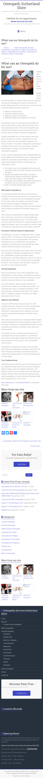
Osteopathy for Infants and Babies (17, 425)
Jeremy (6, 48)
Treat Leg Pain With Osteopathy (12, 499)
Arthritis (5, 662)
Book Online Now (7, 383)
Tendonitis (6, 659)
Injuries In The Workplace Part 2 (28, 405)
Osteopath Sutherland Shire (21, 5)
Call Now (22, 464)
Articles (3, 672)
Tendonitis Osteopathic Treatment (5, 425)
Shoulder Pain (7, 637)
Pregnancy (6, 665)
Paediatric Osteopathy (5, 404)
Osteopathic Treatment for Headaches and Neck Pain (21, 441)
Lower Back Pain (8, 643)
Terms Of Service (25, 776)
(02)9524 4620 (24, 383)
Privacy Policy (16, 776)
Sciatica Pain (36, 446)
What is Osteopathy (16, 54)
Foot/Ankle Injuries (9, 656)
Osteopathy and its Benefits (11, 486)
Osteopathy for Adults (17, 50)
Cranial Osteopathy (20, 48)
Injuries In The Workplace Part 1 (12, 506)
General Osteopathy (8, 525)
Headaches (6, 634)
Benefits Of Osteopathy (27, 424)
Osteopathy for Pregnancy (10, 543)
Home (3, 618)
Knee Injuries (7, 652)
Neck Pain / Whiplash (10, 640)
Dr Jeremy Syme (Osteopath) (12, 624)
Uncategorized (6, 550)
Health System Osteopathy (10, 529)
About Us (4, 622)
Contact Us (4, 675)
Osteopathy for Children (9, 536)
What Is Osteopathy (7, 628)
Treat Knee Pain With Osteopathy (17, 405)
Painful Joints (6, 546)
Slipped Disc (5, 510)
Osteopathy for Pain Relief (17, 52)
